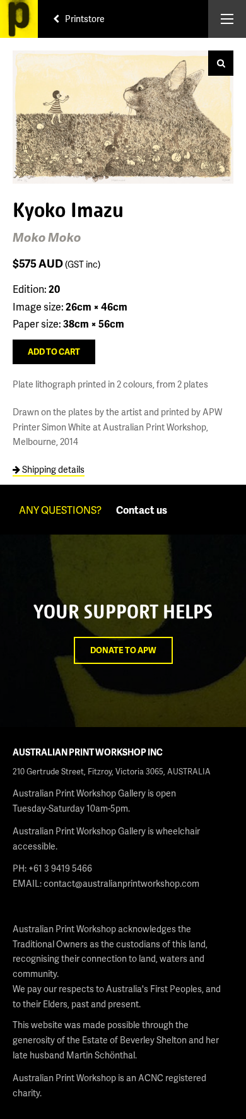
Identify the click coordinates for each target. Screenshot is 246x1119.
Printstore (84, 19)
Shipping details (52, 469)
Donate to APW (123, 650)
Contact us (141, 509)
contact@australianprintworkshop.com (121, 883)
